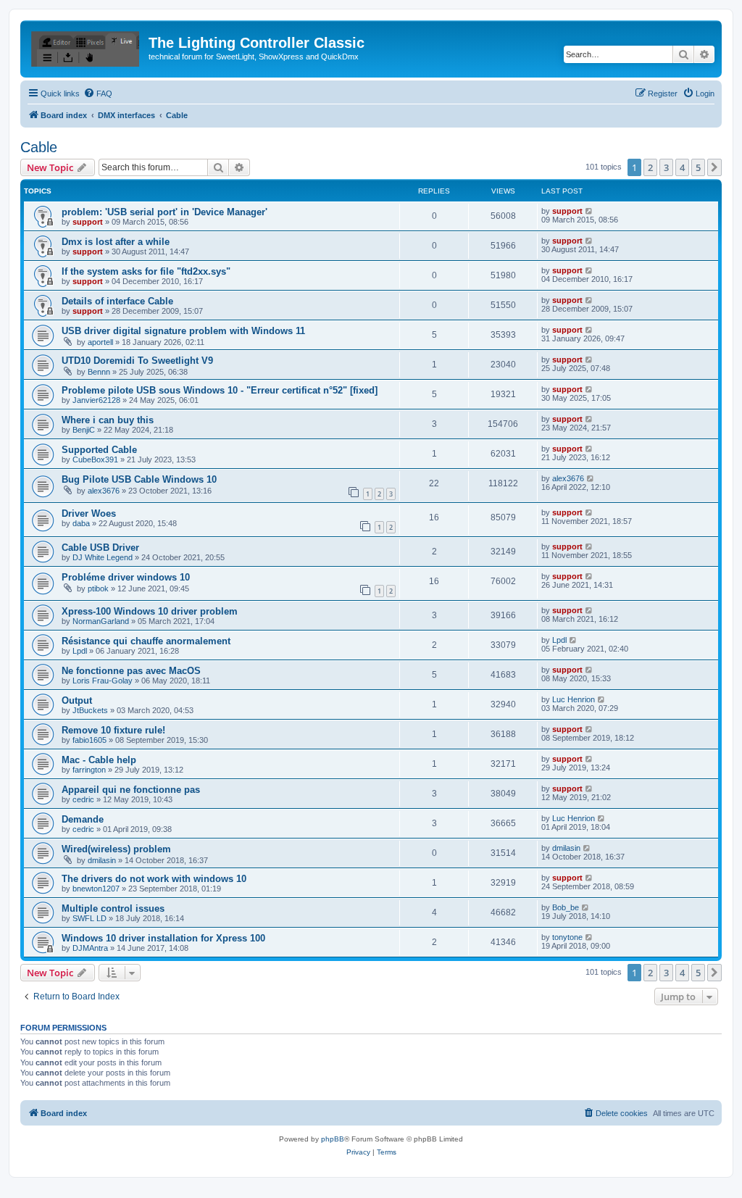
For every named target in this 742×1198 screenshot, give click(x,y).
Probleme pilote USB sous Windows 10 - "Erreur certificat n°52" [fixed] (220, 390)
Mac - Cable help (99, 759)
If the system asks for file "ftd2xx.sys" (146, 271)
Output (77, 700)
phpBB (332, 1139)
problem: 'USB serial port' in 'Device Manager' (164, 212)
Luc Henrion (573, 699)
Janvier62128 (96, 400)
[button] (714, 167)
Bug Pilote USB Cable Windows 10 (139, 479)
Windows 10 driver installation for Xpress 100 (163, 938)
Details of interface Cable (117, 301)
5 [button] (698, 167)
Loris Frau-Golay (102, 680)
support (87, 221)
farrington (89, 769)
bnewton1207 (96, 888)
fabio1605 (89, 740)
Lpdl (79, 650)
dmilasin (102, 860)
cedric (83, 799)
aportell (100, 342)
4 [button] (682, 167)
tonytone (567, 937)
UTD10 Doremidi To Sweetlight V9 (137, 360)
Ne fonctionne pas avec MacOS (131, 670)
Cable (38, 147)
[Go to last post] (589, 211)
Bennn (99, 371)
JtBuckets (90, 710)
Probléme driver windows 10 (126, 577)
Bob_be (565, 907)
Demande (83, 819)
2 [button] (650, 167)
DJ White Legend (102, 557)
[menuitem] (97, 93)
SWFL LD (89, 918)
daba (81, 523)
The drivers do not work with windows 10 (154, 878)
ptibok (98, 588)
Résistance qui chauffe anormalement (146, 641)
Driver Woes (89, 513)
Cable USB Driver (100, 547)
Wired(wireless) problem (116, 849)
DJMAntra (90, 948)
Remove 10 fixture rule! (113, 730)
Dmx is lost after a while (116, 241)
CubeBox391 (95, 459)
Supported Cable (99, 449)
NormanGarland (100, 621)
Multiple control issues (113, 908)
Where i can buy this (108, 420)
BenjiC (83, 429)
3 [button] (666, 167)
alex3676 (104, 490)
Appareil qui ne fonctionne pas (131, 789)
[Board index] (86, 47)
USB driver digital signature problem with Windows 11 (183, 330)
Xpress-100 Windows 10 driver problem (150, 611)
